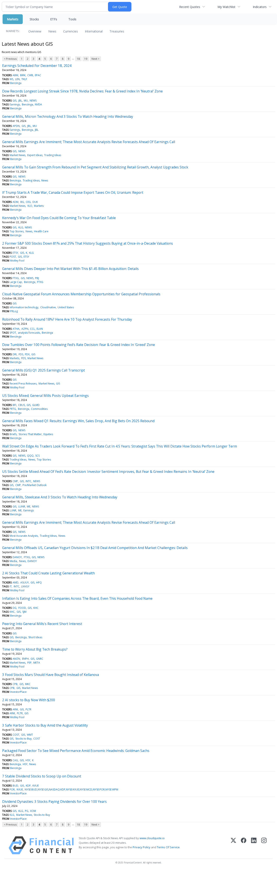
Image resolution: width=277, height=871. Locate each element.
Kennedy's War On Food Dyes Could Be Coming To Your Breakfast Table (59, 217)
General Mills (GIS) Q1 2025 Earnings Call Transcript (43, 370)
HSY (28, 760)
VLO (29, 206)
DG (14, 608)
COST (16, 735)
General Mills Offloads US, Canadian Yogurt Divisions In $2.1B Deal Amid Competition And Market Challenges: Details (95, 547)
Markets (12, 19)
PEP (29, 662)
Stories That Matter (30, 434)
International (94, 31)
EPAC (38, 75)
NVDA (38, 104)
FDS (21, 354)
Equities (48, 434)
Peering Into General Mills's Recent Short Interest (42, 623)
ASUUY (24, 582)
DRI (15, 354)
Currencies (70, 31)
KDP (28, 785)
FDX (27, 354)
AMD (15, 582)
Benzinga (15, 83)
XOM (33, 811)
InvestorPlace (18, 692)
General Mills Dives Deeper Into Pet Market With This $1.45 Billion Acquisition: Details (70, 268)
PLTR (28, 709)
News (52, 31)
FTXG (16, 278)
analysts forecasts (29, 333)
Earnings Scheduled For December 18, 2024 (36, 65)
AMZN (16, 659)
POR (12, 789)
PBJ (37, 278)
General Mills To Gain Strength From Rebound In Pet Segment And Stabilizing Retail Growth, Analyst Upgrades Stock (95, 167)
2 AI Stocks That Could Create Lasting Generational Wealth (48, 573)
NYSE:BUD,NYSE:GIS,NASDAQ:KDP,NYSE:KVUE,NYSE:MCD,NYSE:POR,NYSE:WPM (71, 789)
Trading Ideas (52, 155)
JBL (20, 100)
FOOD (22, 608)
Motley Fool (17, 260)
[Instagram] (263, 845)
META (36, 662)
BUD (15, 785)
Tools (72, 19)
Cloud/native (48, 307)
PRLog (14, 311)
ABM (15, 75)
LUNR (21, 506)
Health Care (41, 231)
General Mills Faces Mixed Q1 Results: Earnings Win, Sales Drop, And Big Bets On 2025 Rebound (78, 421)
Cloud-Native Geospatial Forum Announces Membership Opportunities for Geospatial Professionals (81, 294)
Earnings (15, 104)
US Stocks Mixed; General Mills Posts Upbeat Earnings (45, 395)
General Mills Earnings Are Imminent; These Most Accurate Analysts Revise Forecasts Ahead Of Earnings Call (88, 141)
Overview (34, 31)
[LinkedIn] (253, 845)
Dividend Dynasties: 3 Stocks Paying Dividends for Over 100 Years (54, 801)
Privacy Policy (141, 847)
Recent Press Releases (23, 383)
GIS (14, 100)
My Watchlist (226, 7)
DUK (35, 202)
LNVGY (25, 586)
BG (22, 202)
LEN (17, 79)
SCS (37, 455)
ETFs (53, 19)
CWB (30, 75)
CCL (32, 329)
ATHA (16, 329)
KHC (36, 608)
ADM (15, 202)
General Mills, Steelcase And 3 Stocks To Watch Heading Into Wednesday (59, 497)
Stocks (34, 19)
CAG (15, 760)
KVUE (35, 785)
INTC (28, 481)
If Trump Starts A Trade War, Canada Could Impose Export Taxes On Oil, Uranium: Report (72, 192)
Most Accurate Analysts (24, 536)
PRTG (13, 409)
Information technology (24, 307)
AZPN (24, 329)
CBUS (21, 405)
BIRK (23, 75)
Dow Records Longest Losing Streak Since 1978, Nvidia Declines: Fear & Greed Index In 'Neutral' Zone (82, 91)
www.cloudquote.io (152, 838)
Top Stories (17, 231)
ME (28, 506)
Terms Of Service (168, 847)
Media (13, 561)
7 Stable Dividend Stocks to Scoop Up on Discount (41, 776)
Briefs (13, 434)
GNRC (39, 659)
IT (11, 586)
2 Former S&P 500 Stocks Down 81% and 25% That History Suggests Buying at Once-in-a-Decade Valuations (87, 243)
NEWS (33, 100)
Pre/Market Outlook (35, 485)
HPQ (39, 582)
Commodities (39, 409)
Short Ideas (35, 637)
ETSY (15, 253)
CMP (15, 481)
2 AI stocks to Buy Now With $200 (28, 700)
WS (11, 79)
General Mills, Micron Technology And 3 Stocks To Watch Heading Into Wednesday (67, 116)
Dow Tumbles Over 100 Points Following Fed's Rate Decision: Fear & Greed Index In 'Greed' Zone (78, 344)
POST (13, 257)
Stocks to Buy (23, 738)
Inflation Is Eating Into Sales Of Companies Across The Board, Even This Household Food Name (77, 598)
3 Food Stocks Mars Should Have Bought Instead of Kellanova (50, 674)
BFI (14, 405)
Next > (95, 59)
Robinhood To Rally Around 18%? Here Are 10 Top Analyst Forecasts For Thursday (67, 319)
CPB (15, 684)
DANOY (17, 557)
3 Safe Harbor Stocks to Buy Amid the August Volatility (45, 725)
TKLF (24, 79)
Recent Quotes (189, 7)
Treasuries (117, 31)
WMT (30, 735)
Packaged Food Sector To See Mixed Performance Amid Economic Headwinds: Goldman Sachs (75, 750)
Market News (17, 155)
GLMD (36, 405)
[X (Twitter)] (233, 845)
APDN (16, 126)
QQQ (30, 455)
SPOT (13, 333)
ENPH (25, 659)
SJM (24, 612)
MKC (28, 684)
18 (78, 59)
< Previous (10, 59)
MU (26, 100)
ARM (15, 709)
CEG (28, 202)
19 (85, 59)
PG (26, 811)
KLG (20, 227)
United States (66, 307)
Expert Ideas (34, 155)
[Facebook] (243, 845)
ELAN (40, 329)
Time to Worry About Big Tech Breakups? (35, 649)
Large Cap (16, 282)
